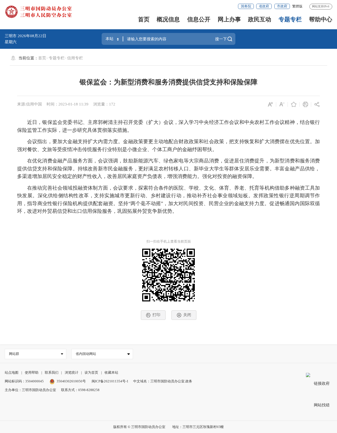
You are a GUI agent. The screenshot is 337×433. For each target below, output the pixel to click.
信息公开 (198, 19)
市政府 (282, 6)
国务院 (246, 6)
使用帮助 (31, 372)
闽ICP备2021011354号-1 (110, 381)
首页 (144, 19)
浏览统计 (71, 372)
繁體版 (297, 6)
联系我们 (51, 372)
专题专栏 (290, 19)
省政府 (264, 6)
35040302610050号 (71, 381)
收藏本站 (111, 372)
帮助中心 (320, 19)
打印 (156, 315)
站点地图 (11, 372)
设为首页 (91, 372)
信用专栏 (75, 58)
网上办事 (229, 19)
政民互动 (259, 19)
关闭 (187, 315)
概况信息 (168, 19)
